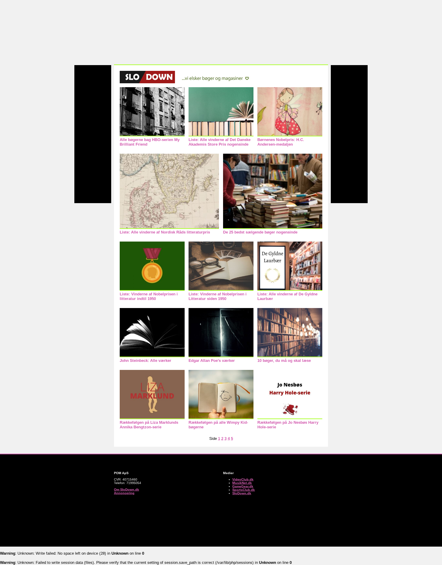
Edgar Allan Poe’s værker (212, 360)
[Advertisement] (221, 32)
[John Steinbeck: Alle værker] (152, 356)
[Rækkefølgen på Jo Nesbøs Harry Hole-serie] (289, 418)
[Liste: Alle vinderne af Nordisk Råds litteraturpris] (169, 227)
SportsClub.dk (243, 490)
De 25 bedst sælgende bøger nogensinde (260, 232)
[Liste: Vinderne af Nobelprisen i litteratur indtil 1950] (152, 289)
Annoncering (124, 493)
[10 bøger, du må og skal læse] (289, 356)
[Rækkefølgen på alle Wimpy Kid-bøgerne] (221, 418)
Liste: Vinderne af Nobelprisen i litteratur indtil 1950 (149, 296)
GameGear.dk (242, 486)
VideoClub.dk (242, 479)
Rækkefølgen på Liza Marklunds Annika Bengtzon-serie (149, 424)
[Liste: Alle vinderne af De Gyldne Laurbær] (289, 289)
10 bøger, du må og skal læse (284, 360)
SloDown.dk (241, 493)
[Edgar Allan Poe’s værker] (221, 356)
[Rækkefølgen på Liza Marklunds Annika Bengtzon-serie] (152, 418)
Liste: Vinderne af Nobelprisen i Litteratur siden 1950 (218, 296)
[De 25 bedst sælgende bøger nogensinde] (272, 227)
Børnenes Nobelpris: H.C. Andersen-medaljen (280, 142)
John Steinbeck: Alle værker (145, 360)
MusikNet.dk (242, 483)
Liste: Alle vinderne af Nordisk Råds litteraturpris (165, 232)
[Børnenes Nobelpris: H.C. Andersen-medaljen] (289, 135)
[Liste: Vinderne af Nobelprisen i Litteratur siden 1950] (221, 289)
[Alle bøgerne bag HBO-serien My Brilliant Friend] (152, 135)
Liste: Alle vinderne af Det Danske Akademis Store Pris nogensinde (219, 142)
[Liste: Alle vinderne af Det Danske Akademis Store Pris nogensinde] (221, 135)
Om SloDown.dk (126, 489)
